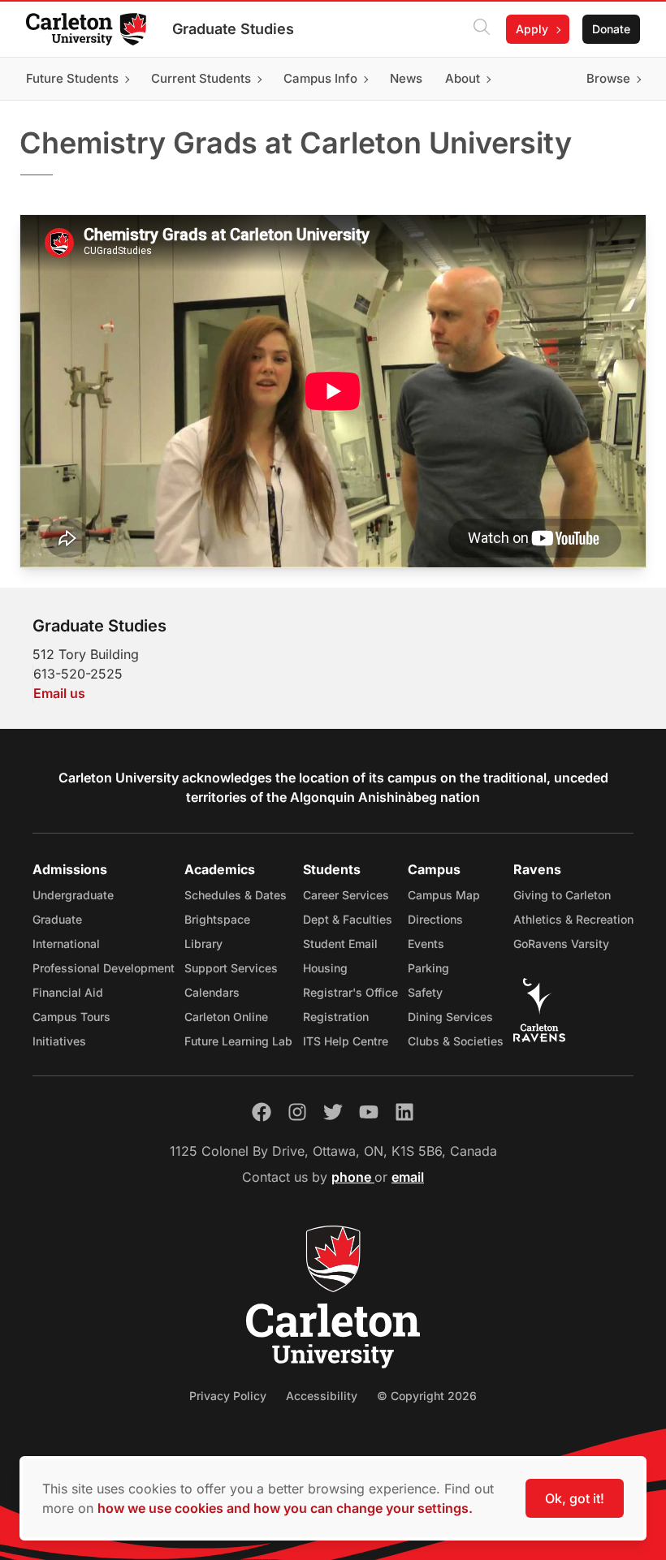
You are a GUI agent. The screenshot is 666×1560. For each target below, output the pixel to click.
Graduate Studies (233, 28)
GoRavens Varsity (561, 943)
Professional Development (103, 968)
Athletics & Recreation (573, 919)
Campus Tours (71, 1016)
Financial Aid (67, 992)
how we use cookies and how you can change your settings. (285, 1508)
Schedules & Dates (235, 895)
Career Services (346, 895)
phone (352, 1177)
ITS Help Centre (345, 1041)
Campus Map (444, 895)
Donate (611, 29)
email (407, 1177)
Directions (435, 919)
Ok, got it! (574, 1498)
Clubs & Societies (456, 1041)
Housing (325, 968)
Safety (425, 992)
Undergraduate (73, 895)
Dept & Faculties (347, 919)
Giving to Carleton (562, 895)
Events (426, 943)
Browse (608, 78)
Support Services (231, 968)
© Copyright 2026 (427, 1396)
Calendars (212, 992)
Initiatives (59, 1041)
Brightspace (217, 919)
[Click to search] (482, 29)
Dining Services (450, 1016)
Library (203, 943)
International (66, 943)
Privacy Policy (227, 1396)
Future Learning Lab (238, 1041)
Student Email (340, 943)
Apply (532, 29)
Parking (428, 968)
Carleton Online (226, 1016)
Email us (59, 693)
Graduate (57, 919)
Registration (336, 1016)
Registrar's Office (350, 992)
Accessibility (321, 1396)
